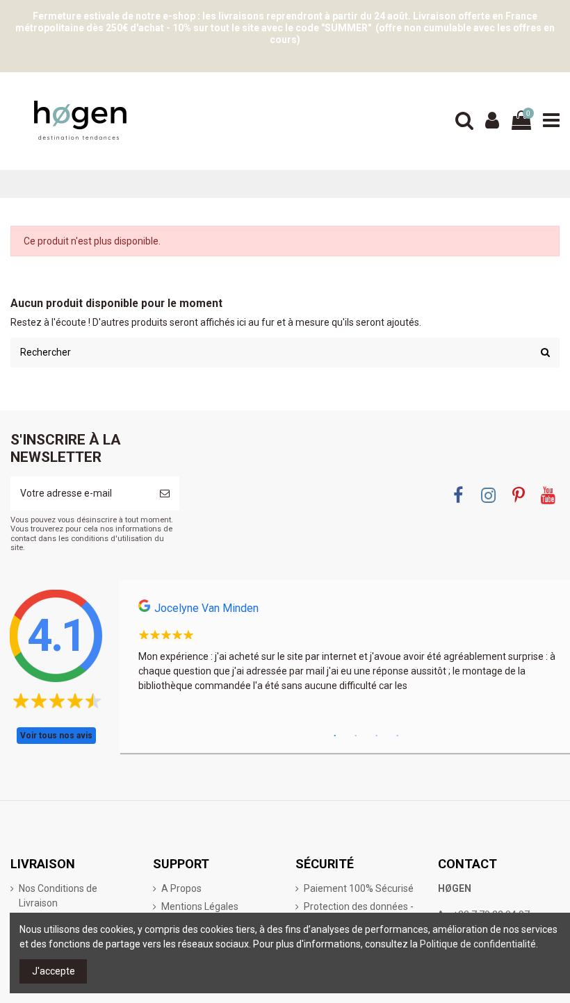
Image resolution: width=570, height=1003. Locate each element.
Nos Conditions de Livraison (58, 896)
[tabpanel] (346, 650)
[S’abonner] (164, 493)
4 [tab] (398, 736)
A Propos (181, 888)
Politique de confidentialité (478, 944)
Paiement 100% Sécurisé (359, 888)
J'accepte (53, 971)
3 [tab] (377, 736)
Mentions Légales (199, 906)
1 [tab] (335, 736)
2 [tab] (356, 736)
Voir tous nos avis (56, 735)
